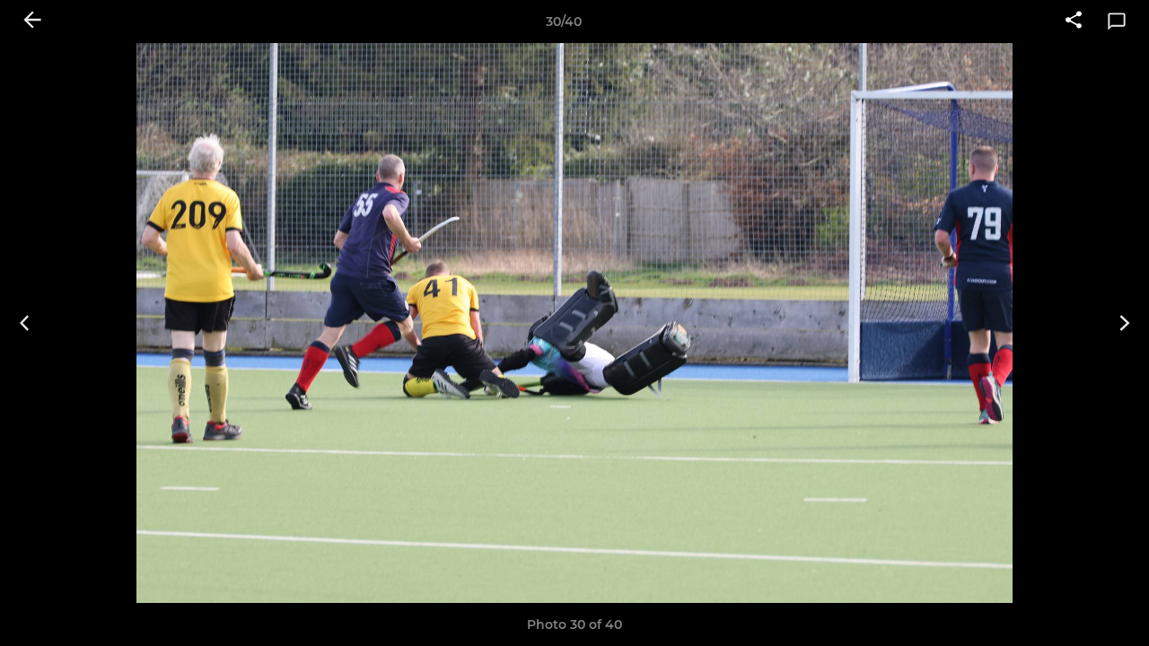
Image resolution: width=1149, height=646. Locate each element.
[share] (1073, 21)
